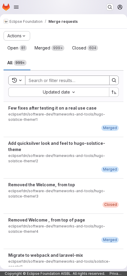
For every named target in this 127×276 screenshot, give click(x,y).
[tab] (17, 48)
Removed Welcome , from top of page (46, 219)
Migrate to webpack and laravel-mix (45, 255)
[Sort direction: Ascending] (114, 92)
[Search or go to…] (109, 7)
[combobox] (58, 92)
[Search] (114, 80)
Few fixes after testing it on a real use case (52, 107)
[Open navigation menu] (16, 7)
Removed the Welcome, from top (41, 184)
